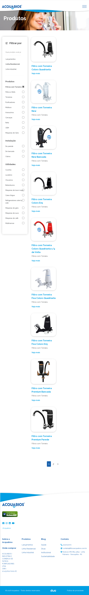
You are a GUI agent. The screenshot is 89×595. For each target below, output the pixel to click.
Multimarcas (9, 223)
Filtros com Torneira (13, 87)
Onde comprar (9, 548)
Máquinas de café (11, 218)
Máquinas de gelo (12, 208)
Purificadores (10, 102)
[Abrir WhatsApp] (83, 589)
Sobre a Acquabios (7, 540)
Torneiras (8, 97)
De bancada (9, 151)
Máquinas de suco (12, 213)
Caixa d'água (10, 195)
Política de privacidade (75, 590)
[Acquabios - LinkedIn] (10, 523)
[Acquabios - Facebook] (3, 523)
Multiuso (8, 107)
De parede (9, 146)
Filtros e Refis (10, 92)
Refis (7, 123)
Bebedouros (10, 185)
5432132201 (67, 545)
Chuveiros (9, 180)
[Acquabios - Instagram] (7, 523)
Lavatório (8, 175)
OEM (7, 128)
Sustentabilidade (48, 556)
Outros (7, 156)
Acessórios (9, 112)
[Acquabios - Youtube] (13, 523)
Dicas (43, 549)
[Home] (14, 6)
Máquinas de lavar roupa (14, 190)
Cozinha (8, 170)
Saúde (43, 545)
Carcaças (8, 117)
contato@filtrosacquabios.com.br (75, 548)
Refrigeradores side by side (13, 201)
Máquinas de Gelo (12, 133)
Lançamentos (11, 59)
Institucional (46, 552)
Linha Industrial (11, 69)
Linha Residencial (13, 64)
